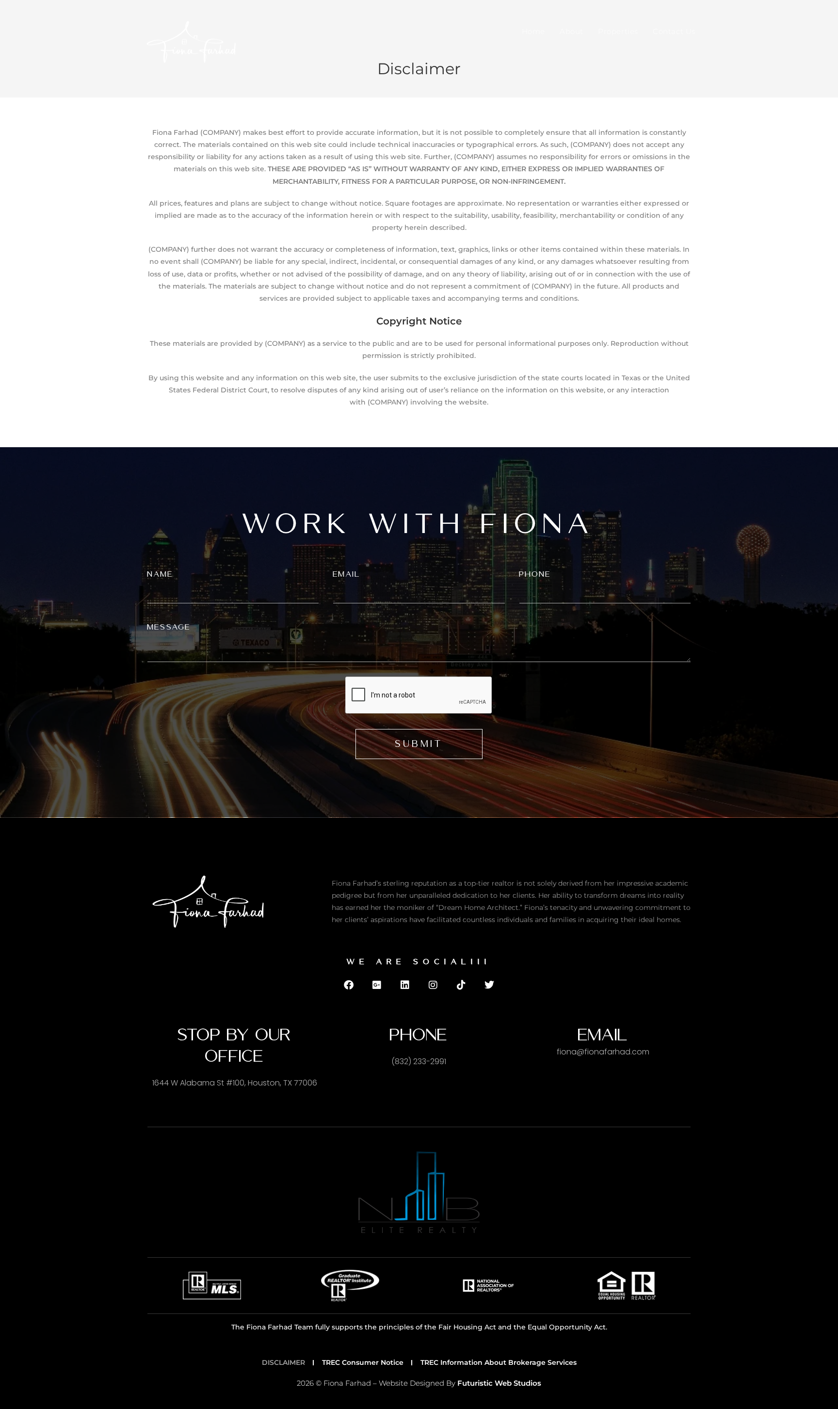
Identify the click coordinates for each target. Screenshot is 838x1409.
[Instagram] (433, 985)
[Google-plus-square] (376, 985)
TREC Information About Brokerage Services (498, 1362)
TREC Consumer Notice (362, 1362)
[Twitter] (489, 985)
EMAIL (346, 574)
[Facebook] (348, 985)
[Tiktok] (461, 985)
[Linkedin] (405, 985)
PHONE (535, 574)
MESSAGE (169, 627)
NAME (160, 574)
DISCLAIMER (283, 1362)
